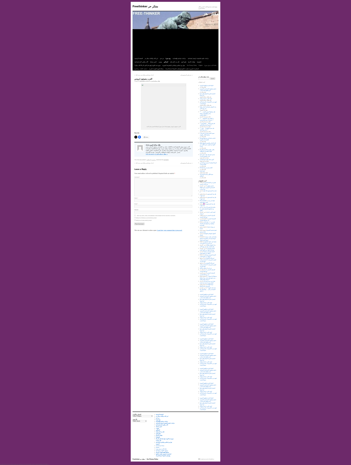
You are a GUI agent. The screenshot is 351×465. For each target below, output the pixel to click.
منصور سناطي (203, 268)
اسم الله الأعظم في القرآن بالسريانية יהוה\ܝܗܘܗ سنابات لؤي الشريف (208, 259)
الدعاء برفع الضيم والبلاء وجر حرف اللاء (144, 75)
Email (136, 204)
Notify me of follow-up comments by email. (146, 218)
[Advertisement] (175, 43)
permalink (166, 159)
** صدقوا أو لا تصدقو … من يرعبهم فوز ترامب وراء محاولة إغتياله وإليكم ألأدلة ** (208, 277)
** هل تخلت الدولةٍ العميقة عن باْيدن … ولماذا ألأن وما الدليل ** (207, 289)
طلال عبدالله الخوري (155, 81)
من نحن (210, 268)
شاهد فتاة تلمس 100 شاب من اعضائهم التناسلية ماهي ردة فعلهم (207, 208)
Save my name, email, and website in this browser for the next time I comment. (156, 215)
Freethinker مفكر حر (145, 6)
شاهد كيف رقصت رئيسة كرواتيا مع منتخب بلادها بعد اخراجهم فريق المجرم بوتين (208, 238)
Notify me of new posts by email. (144, 220)
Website (136, 209)
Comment (137, 177)
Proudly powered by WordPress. (207, 459)
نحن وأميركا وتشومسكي (186, 75)
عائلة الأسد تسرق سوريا (210, 65)
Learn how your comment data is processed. (169, 230)
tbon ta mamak (203, 200)
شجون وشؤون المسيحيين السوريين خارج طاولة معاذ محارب (207, 187)
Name (136, 198)
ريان (201, 207)
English (201, 65)
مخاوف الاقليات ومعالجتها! (141, 69)
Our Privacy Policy (192, 65)
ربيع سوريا (153, 159)
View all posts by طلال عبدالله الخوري (157, 154)
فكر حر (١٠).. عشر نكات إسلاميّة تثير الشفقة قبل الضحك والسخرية (207, 223)
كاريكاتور (149, 159)
